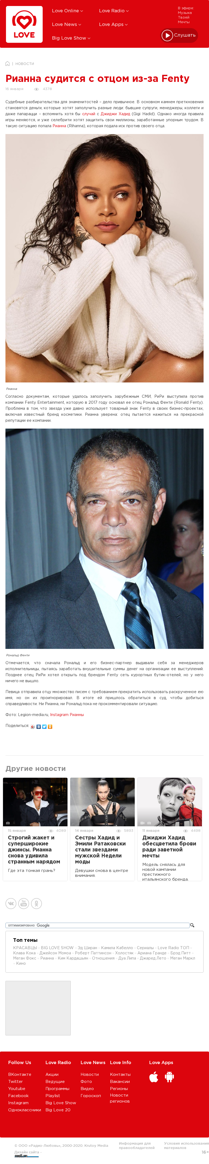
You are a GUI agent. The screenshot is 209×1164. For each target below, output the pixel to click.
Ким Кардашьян (73, 958)
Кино (21, 963)
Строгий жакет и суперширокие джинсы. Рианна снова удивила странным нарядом (34, 850)
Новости (90, 1074)
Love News (65, 25)
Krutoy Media (96, 1145)
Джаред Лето (153, 958)
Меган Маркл (182, 958)
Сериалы (145, 948)
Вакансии (120, 1081)
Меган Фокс (25, 958)
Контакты (120, 1074)
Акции (52, 1074)
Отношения (103, 958)
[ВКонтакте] (39, 725)
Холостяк (124, 953)
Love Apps (112, 25)
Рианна (59, 126)
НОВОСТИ (25, 64)
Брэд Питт (180, 953)
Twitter (15, 1081)
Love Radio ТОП (173, 948)
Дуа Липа (127, 958)
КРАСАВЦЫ (25, 948)
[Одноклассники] (50, 725)
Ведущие (55, 1081)
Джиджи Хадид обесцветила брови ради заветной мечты (169, 847)
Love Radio (112, 11)
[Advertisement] (38, 1008)
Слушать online (185, 35)
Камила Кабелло (117, 948)
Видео (87, 1089)
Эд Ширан (87, 948)
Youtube (16, 1089)
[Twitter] (44, 725)
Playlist (52, 1096)
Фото (86, 1081)
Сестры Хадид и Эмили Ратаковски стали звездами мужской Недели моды (100, 850)
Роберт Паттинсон (93, 953)
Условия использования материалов (186, 1145)
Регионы (119, 1089)
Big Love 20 (57, 1110)
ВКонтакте (19, 1074)
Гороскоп (91, 1096)
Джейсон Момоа (55, 953)
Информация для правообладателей (137, 1145)
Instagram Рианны (67, 715)
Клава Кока (24, 953)
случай (88, 114)
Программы (57, 1089)
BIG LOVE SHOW (58, 948)
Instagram (18, 1103)
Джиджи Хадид (115, 114)
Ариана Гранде (152, 953)
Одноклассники (24, 1110)
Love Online (66, 11)
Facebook (18, 1096)
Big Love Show (70, 38)
